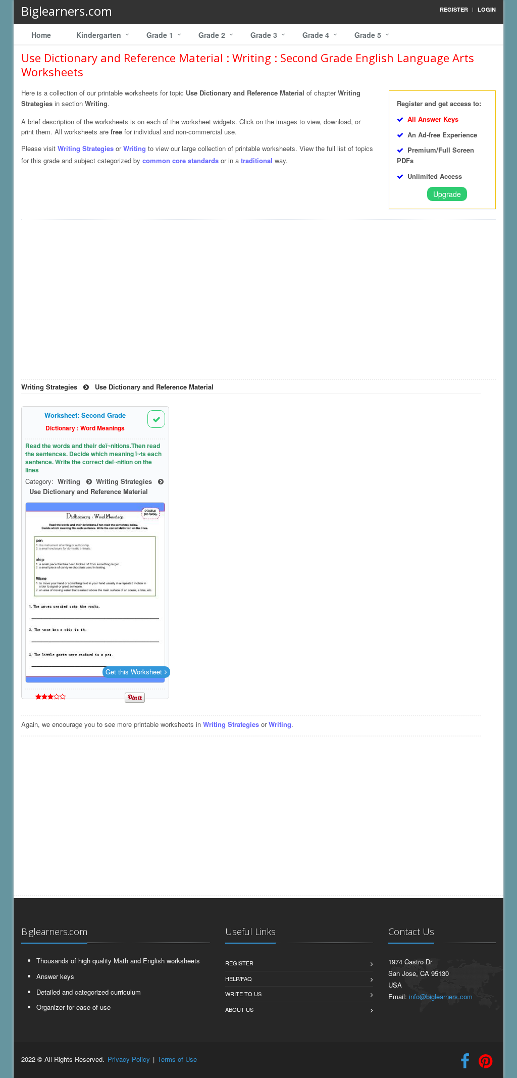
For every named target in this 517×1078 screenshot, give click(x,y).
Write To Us (243, 994)
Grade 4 (315, 35)
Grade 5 (367, 35)
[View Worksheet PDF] (95, 592)
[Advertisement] (258, 303)
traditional (257, 160)
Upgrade (447, 194)
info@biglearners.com (441, 996)
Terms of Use (177, 1059)
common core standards (180, 160)
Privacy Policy (129, 1059)
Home (41, 35)
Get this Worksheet (134, 671)
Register (239, 963)
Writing (134, 148)
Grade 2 (211, 35)
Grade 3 (263, 35)
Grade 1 (159, 35)
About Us (239, 1009)
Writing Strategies (87, 148)
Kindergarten (98, 35)
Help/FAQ (238, 978)
